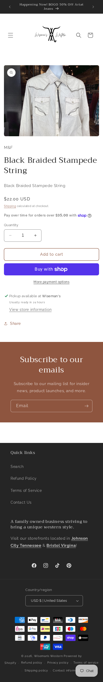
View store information (30, 309)
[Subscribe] (86, 406)
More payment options (51, 282)
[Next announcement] (93, 7)
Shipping (10, 206)
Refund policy (31, 662)
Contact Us (21, 502)
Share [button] (15, 323)
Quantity (11, 225)
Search (17, 466)
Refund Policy (24, 478)
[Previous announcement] (10, 7)
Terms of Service (26, 490)
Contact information (68, 670)
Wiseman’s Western (49, 656)
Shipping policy (36, 670)
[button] (10, 35)
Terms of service (85, 662)
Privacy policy (58, 662)
